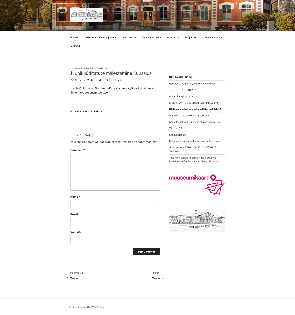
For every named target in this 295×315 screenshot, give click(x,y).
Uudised (74, 37)
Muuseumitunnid (151, 37)
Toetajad (75, 45)
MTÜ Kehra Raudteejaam (100, 37)
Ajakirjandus (92, 111)
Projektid (190, 37)
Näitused (128, 37)
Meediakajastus (213, 37)
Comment (78, 150)
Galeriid (171, 37)
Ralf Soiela (98, 68)
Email (75, 214)
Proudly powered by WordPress (86, 306)
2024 (78, 111)
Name (75, 196)
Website (75, 232)
